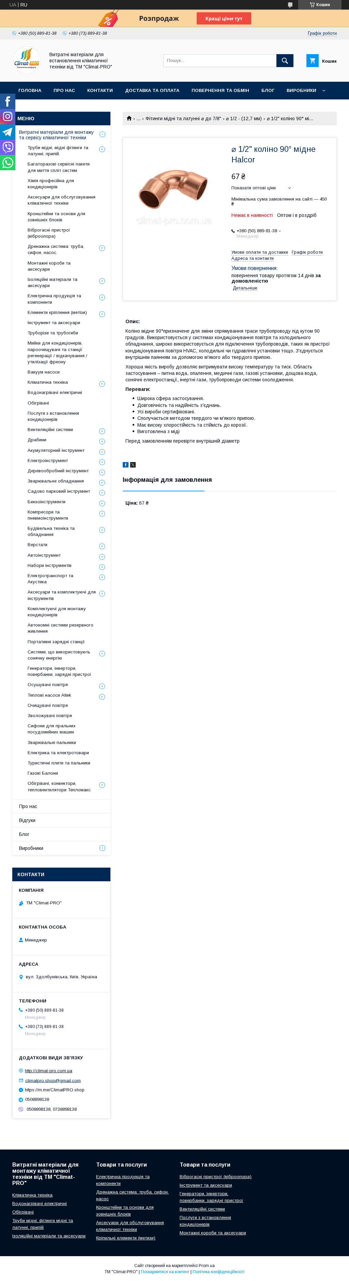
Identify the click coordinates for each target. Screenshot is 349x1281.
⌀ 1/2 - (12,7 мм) (244, 118)
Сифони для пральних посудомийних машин (52, 728)
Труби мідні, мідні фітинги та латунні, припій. (58, 150)
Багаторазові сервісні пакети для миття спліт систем (59, 167)
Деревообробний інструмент (58, 470)
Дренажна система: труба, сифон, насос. (56, 249)
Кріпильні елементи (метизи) (125, 1237)
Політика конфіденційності (218, 1271)
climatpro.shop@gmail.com (53, 1080)
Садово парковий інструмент (59, 491)
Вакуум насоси (44, 372)
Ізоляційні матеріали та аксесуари (52, 282)
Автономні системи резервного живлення (60, 628)
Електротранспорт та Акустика (50, 578)
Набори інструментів (50, 565)
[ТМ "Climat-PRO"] (26, 73)
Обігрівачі (38, 403)
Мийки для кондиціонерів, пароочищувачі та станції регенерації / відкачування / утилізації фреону (57, 352)
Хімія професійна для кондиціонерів (51, 183)
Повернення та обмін (220, 90)
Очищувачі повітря (48, 705)
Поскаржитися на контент (165, 1271)
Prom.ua (207, 1265)
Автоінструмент (44, 555)
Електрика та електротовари (58, 752)
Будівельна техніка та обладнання (51, 531)
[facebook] (125, 466)
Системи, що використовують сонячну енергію (59, 655)
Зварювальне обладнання (56, 481)
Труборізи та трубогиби (53, 332)
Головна (29, 90)
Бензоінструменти (46, 501)
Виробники (301, 90)
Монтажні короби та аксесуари (49, 266)
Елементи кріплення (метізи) (57, 312)
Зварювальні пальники (52, 742)
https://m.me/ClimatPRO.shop (55, 1089)
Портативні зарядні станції (56, 641)
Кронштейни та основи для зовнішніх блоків (56, 216)
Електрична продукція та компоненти (54, 298)
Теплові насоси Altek (49, 695)
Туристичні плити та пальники (59, 762)
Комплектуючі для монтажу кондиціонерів (57, 611)
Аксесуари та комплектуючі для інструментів (62, 595)
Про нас (64, 90)
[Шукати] (284, 60)
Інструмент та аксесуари (54, 322)
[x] (133, 466)
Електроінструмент (48, 460)
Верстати (37, 544)
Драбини (37, 439)
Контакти (100, 90)
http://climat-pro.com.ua (48, 1070)
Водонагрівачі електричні (55, 392)
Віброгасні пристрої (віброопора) (49, 233)
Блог (267, 90)
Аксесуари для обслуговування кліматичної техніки (61, 200)
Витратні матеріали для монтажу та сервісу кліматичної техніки (56, 134)
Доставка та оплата (152, 90)
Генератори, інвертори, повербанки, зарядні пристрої (59, 671)
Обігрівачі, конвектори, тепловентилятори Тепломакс (59, 786)
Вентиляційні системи (50, 429)
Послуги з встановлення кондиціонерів (53, 416)
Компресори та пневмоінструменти (48, 515)
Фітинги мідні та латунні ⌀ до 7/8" (183, 118)
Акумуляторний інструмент (56, 450)
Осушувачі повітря (48, 684)
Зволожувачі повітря (50, 715)
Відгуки (27, 820)
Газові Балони (43, 773)
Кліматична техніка (48, 382)
